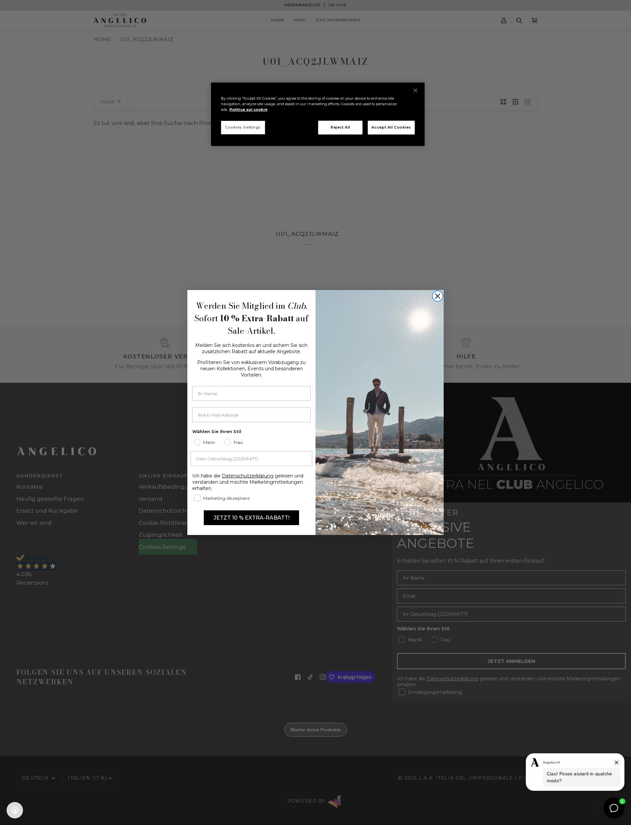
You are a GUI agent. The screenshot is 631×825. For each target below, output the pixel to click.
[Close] (415, 90)
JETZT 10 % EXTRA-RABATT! (252, 518)
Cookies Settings (243, 127)
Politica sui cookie (248, 109)
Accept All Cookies (391, 127)
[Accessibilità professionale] (15, 810)
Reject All (340, 127)
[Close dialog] (437, 296)
